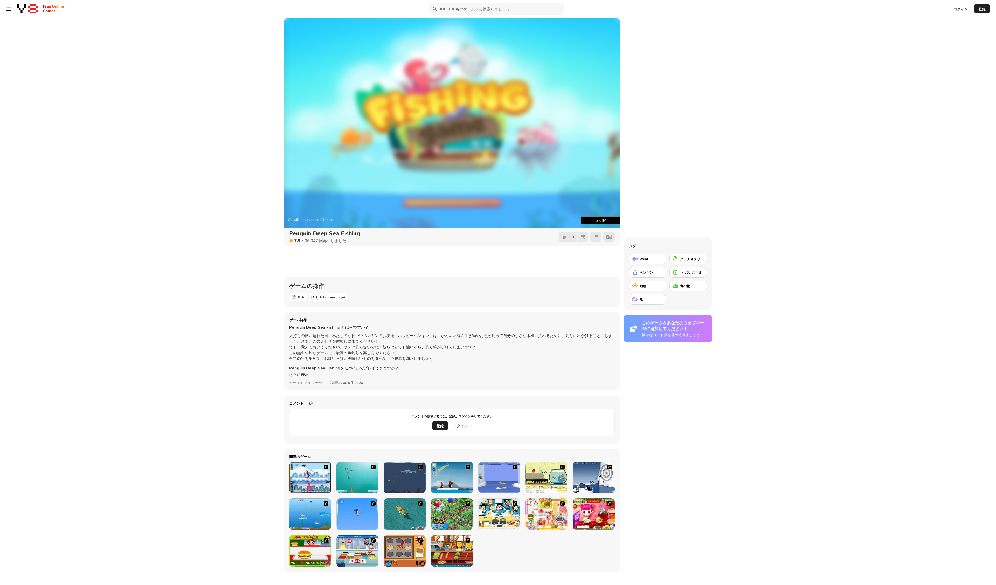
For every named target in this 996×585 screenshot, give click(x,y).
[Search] (435, 9)
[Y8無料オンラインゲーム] (27, 8)
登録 (982, 9)
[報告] (595, 237)
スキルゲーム (315, 383)
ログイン (960, 9)
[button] (299, 374)
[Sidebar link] (9, 9)
